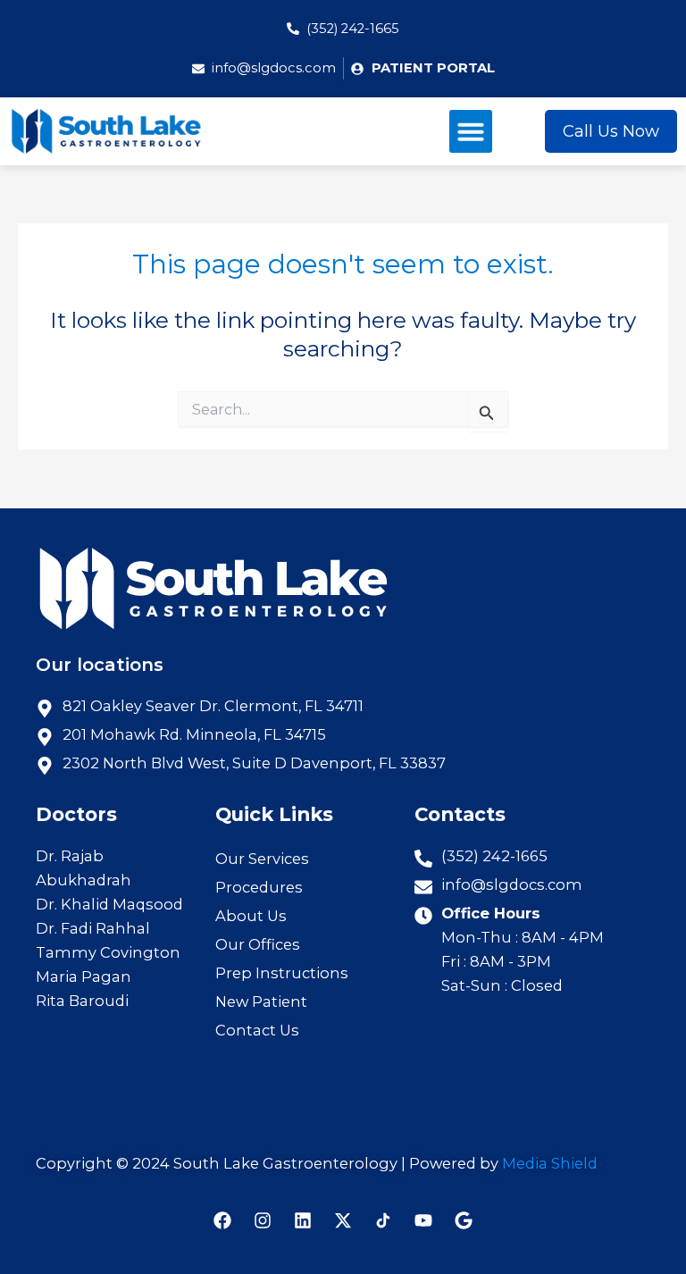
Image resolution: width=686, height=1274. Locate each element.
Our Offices (257, 944)
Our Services (262, 858)
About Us (251, 916)
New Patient (261, 1001)
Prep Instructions (281, 973)
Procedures (259, 887)
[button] (470, 131)
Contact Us (257, 1030)
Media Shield (550, 1163)
